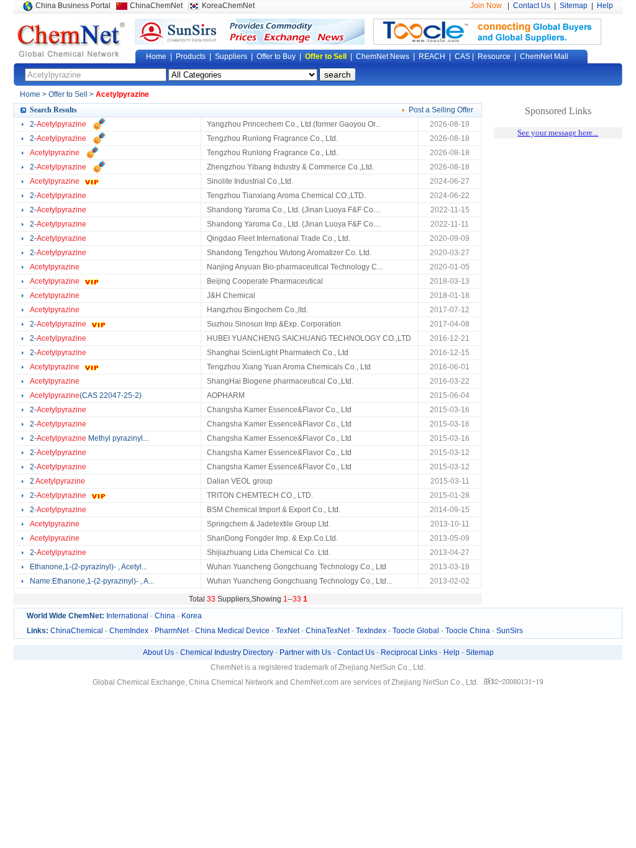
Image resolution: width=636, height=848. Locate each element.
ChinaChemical (76, 630)
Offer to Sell (326, 56)
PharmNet (172, 630)
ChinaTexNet (328, 630)
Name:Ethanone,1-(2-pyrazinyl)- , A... (92, 581)
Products (191, 56)
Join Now (486, 5)
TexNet (287, 630)
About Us (158, 652)
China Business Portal (73, 5)
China (165, 615)
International (127, 615)
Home (156, 56)
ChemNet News (382, 56)
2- (58, 124)
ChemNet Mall (544, 56)
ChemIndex (128, 630)
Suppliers (231, 56)
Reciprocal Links (409, 652)
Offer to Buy (276, 56)
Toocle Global (416, 630)
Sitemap (574, 5)
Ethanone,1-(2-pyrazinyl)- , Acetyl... (88, 566)
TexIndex (371, 630)
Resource (494, 56)
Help (605, 5)
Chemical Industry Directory (226, 652)
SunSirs (509, 630)
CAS (462, 56)
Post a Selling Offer (441, 110)
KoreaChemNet (228, 5)
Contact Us (531, 5)
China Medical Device (232, 630)
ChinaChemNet (156, 5)
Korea (191, 615)
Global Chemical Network (71, 40)
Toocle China (467, 630)
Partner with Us (305, 652)
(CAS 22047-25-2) (86, 395)
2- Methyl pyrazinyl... (89, 438)
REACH (432, 56)
